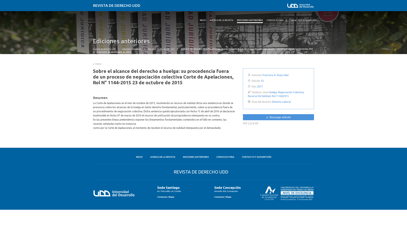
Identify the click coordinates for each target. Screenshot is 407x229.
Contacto (162, 197)
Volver (98, 64)
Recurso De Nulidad (259, 96)
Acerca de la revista (162, 157)
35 (262, 80)
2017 (260, 86)
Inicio (139, 157)
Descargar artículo (280, 117)
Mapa (171, 197)
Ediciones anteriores (131, 49)
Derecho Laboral (281, 101)
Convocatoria (225, 157)
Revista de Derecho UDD (116, 5)
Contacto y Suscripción (256, 157)
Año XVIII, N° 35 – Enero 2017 (161, 49)
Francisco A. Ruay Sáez (275, 75)
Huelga (273, 92)
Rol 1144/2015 (280, 96)
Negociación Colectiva (291, 92)
